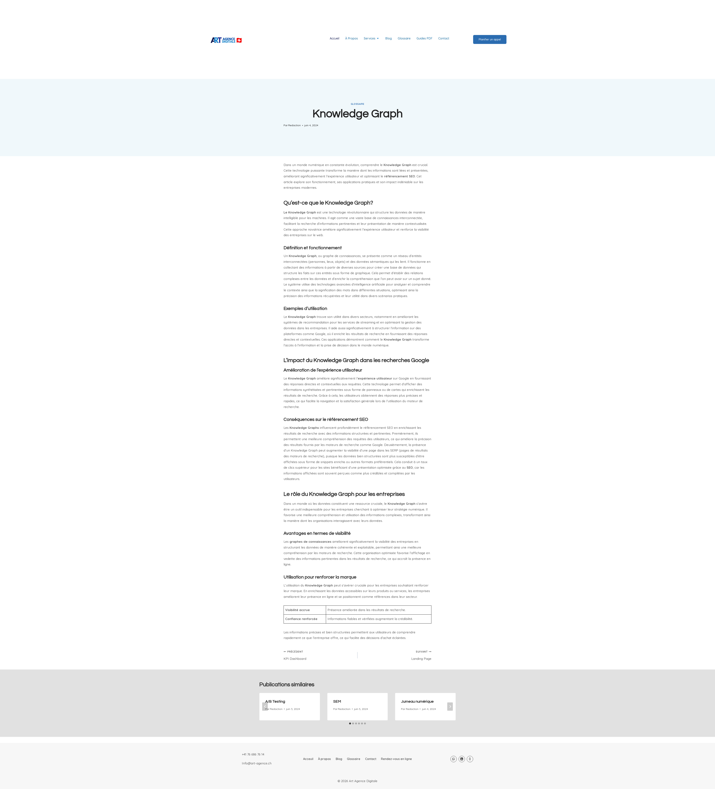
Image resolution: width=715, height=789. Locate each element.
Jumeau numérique (417, 701)
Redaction (294, 125)
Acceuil (308, 759)
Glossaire (357, 104)
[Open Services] (377, 38)
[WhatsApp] (453, 759)
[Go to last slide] (265, 706)
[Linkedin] (462, 759)
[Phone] (470, 759)
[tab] (350, 723)
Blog (339, 759)
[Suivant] (450, 706)
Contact (370, 759)
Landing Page (421, 655)
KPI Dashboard (295, 655)
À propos (324, 759)
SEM (337, 701)
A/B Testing (275, 701)
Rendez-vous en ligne (396, 759)
